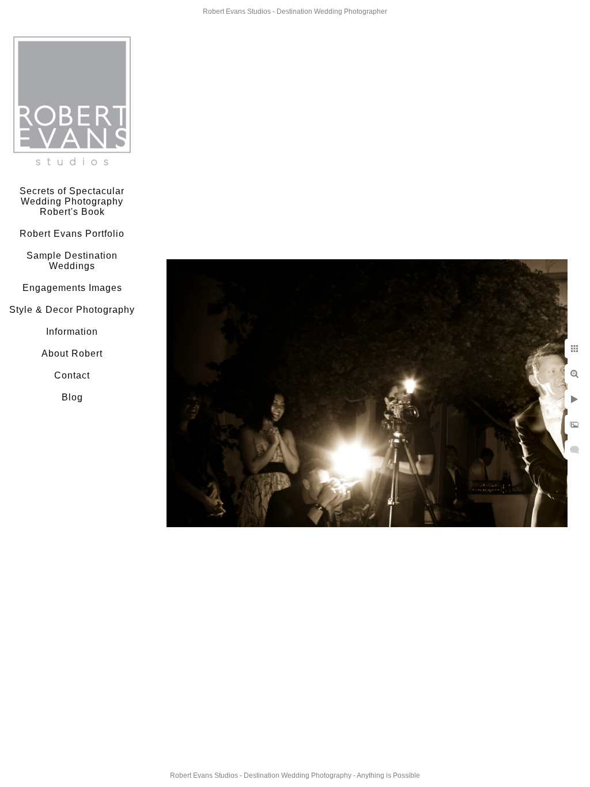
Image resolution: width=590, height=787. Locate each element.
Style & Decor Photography (72, 310)
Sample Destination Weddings (72, 261)
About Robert (72, 353)
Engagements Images (72, 288)
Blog (72, 397)
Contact (72, 375)
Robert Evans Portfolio (72, 234)
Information (72, 331)
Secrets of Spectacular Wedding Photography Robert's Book (72, 201)
